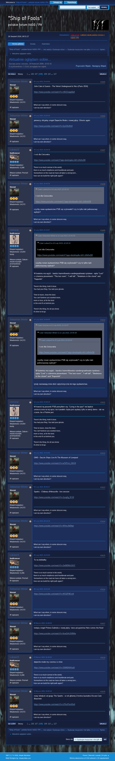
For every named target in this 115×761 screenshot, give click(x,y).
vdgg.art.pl (75, 35)
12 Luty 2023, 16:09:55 (42, 319)
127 (55, 74)
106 (32, 74)
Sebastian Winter (19, 81)
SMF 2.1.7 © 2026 (12, 755)
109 (45, 74)
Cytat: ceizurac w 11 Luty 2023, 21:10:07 (53, 325)
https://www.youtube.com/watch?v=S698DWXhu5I (54, 667)
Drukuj (103, 74)
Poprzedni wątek (83, 66)
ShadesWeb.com (25, 758)
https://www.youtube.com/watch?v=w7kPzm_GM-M (55, 463)
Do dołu (12, 74)
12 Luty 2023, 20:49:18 (42, 402)
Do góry (12, 724)
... (29, 74)
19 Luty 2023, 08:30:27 (42, 487)
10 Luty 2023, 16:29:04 (42, 115)
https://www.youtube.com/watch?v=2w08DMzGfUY (54, 565)
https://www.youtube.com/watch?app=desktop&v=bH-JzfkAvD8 (59, 160)
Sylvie (102, 50)
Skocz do (69, 739)
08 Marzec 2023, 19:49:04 (43, 623)
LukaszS (14, 149)
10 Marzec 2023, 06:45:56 (43, 657)
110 (49, 74)
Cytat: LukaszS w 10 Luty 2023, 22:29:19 (53, 189)
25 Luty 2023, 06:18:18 (42, 521)
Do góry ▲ (105, 755)
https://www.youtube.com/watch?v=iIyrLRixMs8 (53, 126)
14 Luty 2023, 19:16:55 (42, 453)
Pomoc (85, 755)
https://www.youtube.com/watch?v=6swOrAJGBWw (55, 633)
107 (36, 74)
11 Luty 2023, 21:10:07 (42, 230)
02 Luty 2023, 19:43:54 (42, 81)
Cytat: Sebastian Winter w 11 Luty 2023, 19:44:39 (56, 236)
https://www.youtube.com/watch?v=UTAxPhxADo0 (54, 704)
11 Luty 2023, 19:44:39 (42, 184)
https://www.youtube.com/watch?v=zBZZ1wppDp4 (54, 92)
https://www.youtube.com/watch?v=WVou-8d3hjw (54, 526)
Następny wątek (99, 66)
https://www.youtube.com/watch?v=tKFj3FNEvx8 (54, 594)
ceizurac (14, 230)
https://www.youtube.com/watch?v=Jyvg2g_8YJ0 (54, 497)
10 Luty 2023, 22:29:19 (42, 150)
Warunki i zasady (95, 755)
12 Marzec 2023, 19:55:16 (43, 691)
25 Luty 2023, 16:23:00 (42, 555)
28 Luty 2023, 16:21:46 (42, 589)
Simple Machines (24, 755)
